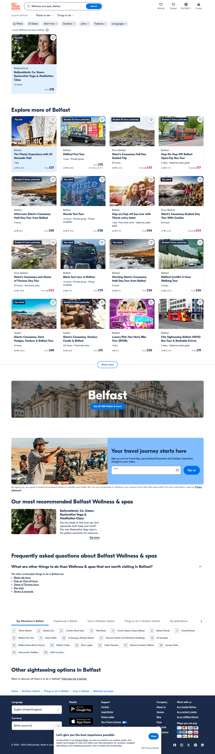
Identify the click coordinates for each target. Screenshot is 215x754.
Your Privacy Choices (111, 722)
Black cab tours (22, 577)
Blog (159, 717)
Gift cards (161, 727)
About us (161, 707)
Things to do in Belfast (56, 691)
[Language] (186, 4)
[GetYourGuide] (15, 6)
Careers (160, 712)
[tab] (30, 621)
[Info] (47, 30)
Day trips (19, 588)
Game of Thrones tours (26, 584)
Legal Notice (107, 712)
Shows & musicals (23, 591)
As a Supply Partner (186, 707)
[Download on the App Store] (81, 721)
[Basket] (173, 4)
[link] (34, 64)
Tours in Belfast (81, 691)
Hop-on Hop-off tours (26, 581)
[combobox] (55, 6)
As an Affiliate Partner (187, 717)
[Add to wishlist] (53, 38)
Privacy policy (107, 717)
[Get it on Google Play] (81, 709)
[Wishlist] (160, 4)
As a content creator (187, 712)
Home (14, 691)
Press (159, 722)
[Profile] (198, 4)
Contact (105, 707)
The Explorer (163, 732)
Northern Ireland (31, 691)
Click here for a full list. (74, 679)
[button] (34, 64)
